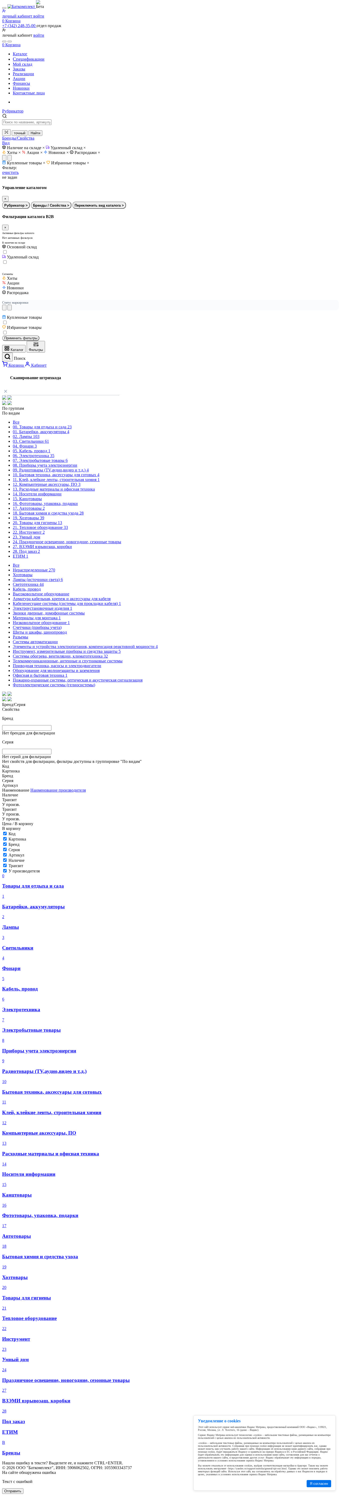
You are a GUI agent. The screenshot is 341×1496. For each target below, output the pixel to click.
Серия (14, 849)
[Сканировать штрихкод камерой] (6, 132)
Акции (35, 152)
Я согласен (319, 1484)
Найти (35, 133)
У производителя (24, 871)
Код (12, 833)
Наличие (17, 860)
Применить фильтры (20, 338)
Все (16, 422)
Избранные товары (70, 163)
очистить (10, 172)
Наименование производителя (58, 790)
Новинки (58, 152)
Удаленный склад (68, 147)
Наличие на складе (26, 147)
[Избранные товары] (4, 41)
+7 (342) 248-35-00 (19, 25)
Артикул (16, 855)
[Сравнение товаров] (9, 41)
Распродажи (87, 152)
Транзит (16, 865)
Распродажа (18, 292)
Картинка (17, 839)
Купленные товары (26, 163)
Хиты (14, 152)
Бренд (14, 844)
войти (38, 35)
